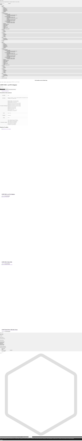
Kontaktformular (2, 341)
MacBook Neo (5, 10)
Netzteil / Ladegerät (6, 24)
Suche (2, 349)
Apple (2, 6)
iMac (4, 7)
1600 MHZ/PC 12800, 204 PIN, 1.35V (12, 54)
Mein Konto (1, 334)
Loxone (3, 32)
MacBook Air (5, 9)
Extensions (4, 34)
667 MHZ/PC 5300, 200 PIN (11, 22)
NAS (4, 30)
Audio (4, 35)
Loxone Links (5, 38)
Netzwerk (3, 29)
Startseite (3, 5)
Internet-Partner (2, 344)
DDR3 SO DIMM (7, 16)
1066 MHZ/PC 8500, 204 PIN (11, 20)
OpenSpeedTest (5, 39)
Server (4, 33)
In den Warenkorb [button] (7, 263)
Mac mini (4, 44)
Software (4, 26)
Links (2, 37)
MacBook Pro (5, 8)
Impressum (1, 343)
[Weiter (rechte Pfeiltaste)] (1, 353)
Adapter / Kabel (5, 27)
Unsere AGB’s (2, 342)
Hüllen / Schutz (5, 25)
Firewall (4, 31)
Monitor (8, 18)
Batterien (4, 23)
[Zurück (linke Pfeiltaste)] (0, 353)
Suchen (9, 3)
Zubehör (3, 12)
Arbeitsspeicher (5, 13)
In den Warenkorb (2, 89)
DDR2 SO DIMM (7, 21)
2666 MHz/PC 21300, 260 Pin (11, 15)
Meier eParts (1, 0)
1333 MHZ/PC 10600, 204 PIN (11, 19)
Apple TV (4, 47)
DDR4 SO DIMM (7, 14)
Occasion (3, 40)
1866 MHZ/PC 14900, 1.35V (11, 17)
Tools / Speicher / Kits (6, 28)
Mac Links (4, 74)
